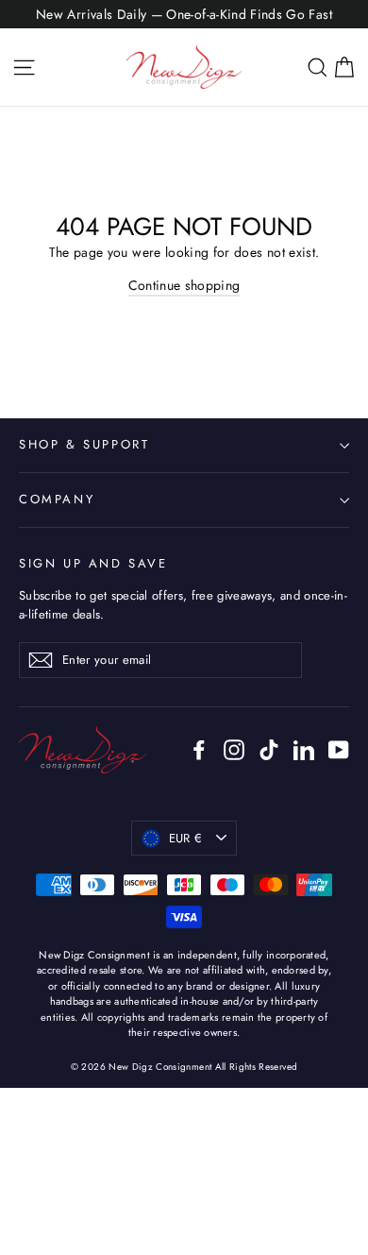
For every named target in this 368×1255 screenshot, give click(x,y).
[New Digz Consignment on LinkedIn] (303, 749)
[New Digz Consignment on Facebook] (199, 749)
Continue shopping (184, 285)
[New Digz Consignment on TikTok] (269, 749)
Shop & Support (84, 444)
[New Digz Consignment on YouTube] (338, 749)
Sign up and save (93, 563)
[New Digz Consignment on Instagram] (234, 749)
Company (56, 499)
